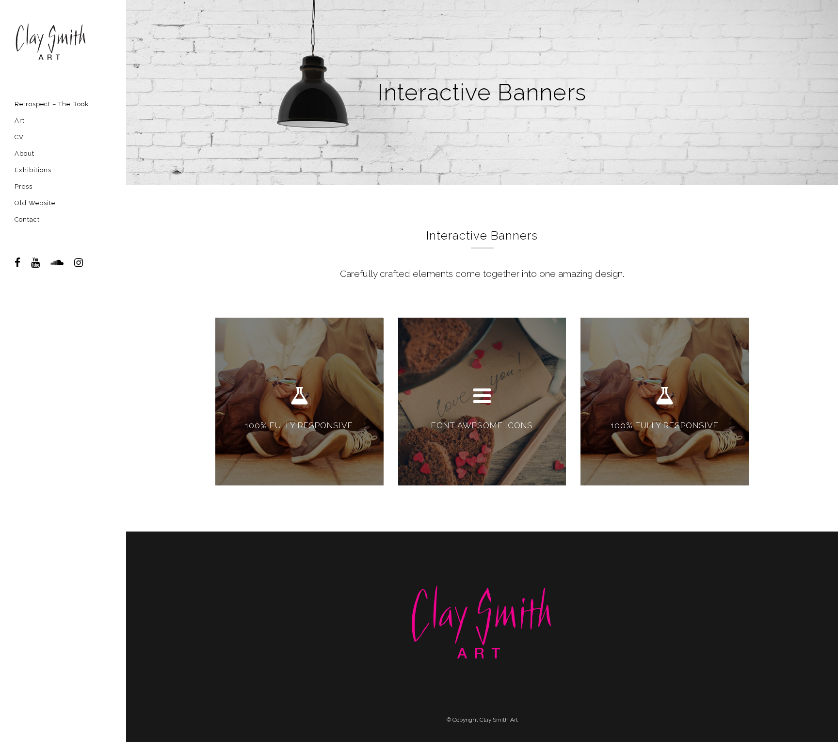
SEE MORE (299, 444)
